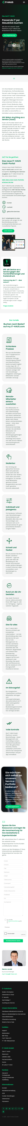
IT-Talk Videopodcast (8, 1041)
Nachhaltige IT (6, 1000)
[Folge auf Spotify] (3, 1111)
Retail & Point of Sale (8, 1022)
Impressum (5, 1101)
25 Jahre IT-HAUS (7, 1065)
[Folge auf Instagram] (6, 1108)
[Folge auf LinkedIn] (9, 1108)
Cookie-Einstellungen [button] (8, 1096)
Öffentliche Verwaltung (9, 1019)
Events (4, 1062)
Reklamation (5, 1033)
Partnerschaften (7, 1059)
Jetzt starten (8, 231)
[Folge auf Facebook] (3, 1108)
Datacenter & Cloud (8, 994)
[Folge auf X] (16, 1108)
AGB (3, 1093)
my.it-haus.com (6, 1038)
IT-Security (5, 997)
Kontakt (4, 1088)
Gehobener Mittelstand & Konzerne (12, 1011)
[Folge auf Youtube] (22, 1108)
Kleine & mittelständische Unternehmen (14, 1014)
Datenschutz (6, 1099)
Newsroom (5, 1054)
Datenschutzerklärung (14, 921)
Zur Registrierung (9, 35)
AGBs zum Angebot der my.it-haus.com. (12, 68)
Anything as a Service (8, 1003)
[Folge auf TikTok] (12, 1108)
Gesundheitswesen (7, 1017)
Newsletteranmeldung (8, 1090)
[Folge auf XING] (19, 1108)
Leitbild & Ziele (6, 1057)
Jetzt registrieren (13, 807)
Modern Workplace (7, 992)
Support (4, 1030)
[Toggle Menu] (24, 2)
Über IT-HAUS (6, 1051)
